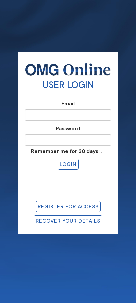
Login (68, 164)
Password (68, 129)
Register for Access (68, 206)
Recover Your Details (68, 221)
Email (68, 103)
